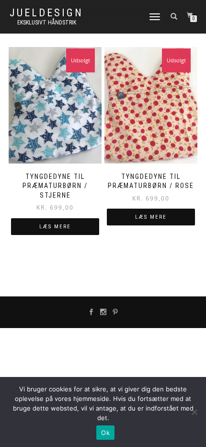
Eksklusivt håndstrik (46, 22)
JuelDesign (46, 13)
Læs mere (55, 227)
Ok (105, 432)
